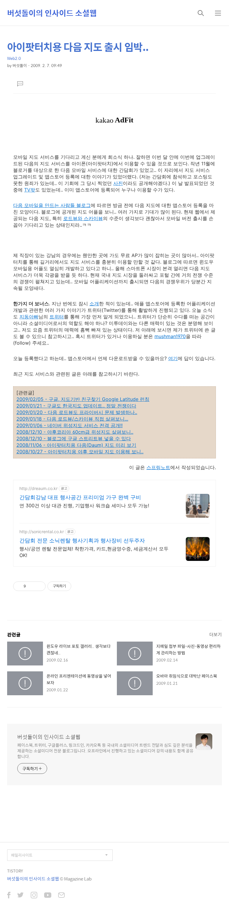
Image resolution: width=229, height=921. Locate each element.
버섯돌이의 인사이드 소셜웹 (52, 13)
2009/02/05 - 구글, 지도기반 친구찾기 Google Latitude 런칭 (82, 399)
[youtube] (47, 896)
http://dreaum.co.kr (38, 488)
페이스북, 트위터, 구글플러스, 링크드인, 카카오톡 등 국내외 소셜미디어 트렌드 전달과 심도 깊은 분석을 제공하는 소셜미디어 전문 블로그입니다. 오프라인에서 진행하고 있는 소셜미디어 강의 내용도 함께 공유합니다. (105, 750)
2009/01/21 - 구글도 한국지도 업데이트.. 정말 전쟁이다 (76, 406)
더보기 (215, 634)
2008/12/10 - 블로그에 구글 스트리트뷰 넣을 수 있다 (73, 438)
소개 (94, 304)
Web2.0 (14, 58)
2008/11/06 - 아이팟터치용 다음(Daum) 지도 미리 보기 (76, 445)
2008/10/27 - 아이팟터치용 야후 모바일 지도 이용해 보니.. (79, 452)
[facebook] (8, 896)
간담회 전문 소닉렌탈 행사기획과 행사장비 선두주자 (82, 540)
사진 (118, 183)
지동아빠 (28, 317)
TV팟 (29, 190)
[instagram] (34, 896)
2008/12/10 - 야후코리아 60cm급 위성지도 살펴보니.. (74, 432)
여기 (173, 358)
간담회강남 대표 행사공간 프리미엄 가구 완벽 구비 (80, 497)
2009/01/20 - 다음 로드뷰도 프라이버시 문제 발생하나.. (76, 412)
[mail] (61, 896)
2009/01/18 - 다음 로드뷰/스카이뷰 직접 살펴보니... (72, 419)
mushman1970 (170, 336)
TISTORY (15, 871)
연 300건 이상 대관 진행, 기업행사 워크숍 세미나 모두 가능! (84, 505)
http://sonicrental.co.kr (41, 531)
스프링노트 (158, 467)
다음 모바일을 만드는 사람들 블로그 (52, 205)
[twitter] (20, 896)
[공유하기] (31, 586)
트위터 (56, 317)
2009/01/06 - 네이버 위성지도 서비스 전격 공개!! (69, 425)
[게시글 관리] (39, 586)
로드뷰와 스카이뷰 (83, 218)
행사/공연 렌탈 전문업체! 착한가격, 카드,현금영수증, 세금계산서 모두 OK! (93, 552)
